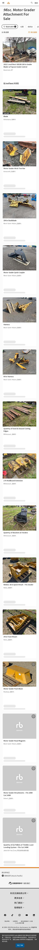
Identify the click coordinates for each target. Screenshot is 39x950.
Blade (6, 116)
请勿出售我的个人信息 (27, 921)
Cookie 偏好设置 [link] (19, 923)
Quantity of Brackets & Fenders (16, 532)
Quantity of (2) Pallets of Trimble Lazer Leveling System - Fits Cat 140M (19, 846)
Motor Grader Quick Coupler (14, 272)
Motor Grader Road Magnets (15, 740)
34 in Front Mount (10, 636)
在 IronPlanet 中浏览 (11, 83)
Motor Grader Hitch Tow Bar (14, 168)
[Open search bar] (32, 3)
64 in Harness (9, 376)
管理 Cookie (16, 939)
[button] (10, 26)
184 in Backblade (10, 220)
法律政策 (15, 921)
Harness (7, 324)
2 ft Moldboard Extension (13, 480)
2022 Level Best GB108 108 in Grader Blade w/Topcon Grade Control (18, 65)
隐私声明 (7, 921)
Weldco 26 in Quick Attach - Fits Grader (18, 584)
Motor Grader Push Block (13, 688)
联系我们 (27, 883)
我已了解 (20, 945)
